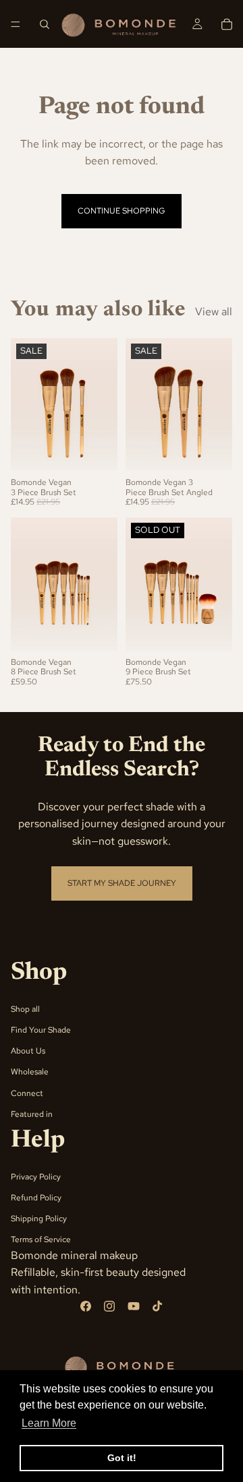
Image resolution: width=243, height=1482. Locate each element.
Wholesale (30, 1072)
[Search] (44, 24)
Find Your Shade (41, 1030)
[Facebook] (85, 1307)
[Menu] (15, 24)
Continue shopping (121, 210)
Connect (27, 1093)
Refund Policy (36, 1197)
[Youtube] (133, 1307)
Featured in (32, 1114)
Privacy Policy (36, 1176)
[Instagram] (109, 1307)
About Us (28, 1050)
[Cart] (227, 24)
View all (213, 311)
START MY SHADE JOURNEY (122, 883)
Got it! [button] (121, 1457)
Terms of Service (41, 1240)
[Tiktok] (157, 1307)
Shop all (25, 1009)
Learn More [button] (49, 1423)
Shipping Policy (39, 1219)
